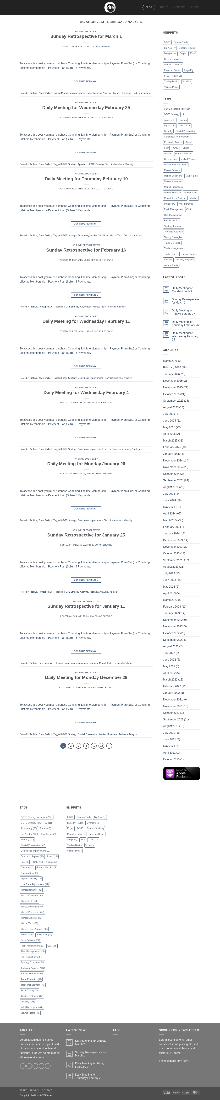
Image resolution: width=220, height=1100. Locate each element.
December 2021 (173, 699)
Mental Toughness (173, 64)
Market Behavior (69, 93)
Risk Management (173, 215)
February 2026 (172, 367)
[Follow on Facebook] (23, 1066)
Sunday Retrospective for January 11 (86, 606)
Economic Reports (173, 142)
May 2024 (169, 507)
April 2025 (169, 433)
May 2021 (169, 746)
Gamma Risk (170, 159)
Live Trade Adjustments (176, 164)
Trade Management (142, 93)
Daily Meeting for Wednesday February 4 (86, 392)
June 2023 (169, 579)
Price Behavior (185, 204)
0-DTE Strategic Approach (74, 164)
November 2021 (173, 706)
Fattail (189, 142)
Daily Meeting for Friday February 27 (183, 312)
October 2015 (171, 759)
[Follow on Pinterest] (48, 1066)
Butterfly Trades (187, 48)
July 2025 (169, 413)
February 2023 (172, 606)
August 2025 (171, 407)
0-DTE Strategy (96, 164)
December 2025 (173, 380)
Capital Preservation (88, 734)
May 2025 (169, 427)
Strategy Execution (173, 226)
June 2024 (169, 500)
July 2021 (169, 732)
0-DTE (167, 42)
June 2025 (169, 420)
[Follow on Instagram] (29, 1066)
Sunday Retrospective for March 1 (86, 36)
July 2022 (169, 653)
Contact (47, 1090)
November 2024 (173, 467)
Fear (166, 148)
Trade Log (177, 76)
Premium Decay (172, 70)
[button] (195, 7)
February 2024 (172, 526)
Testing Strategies (122, 93)
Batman (183, 120)
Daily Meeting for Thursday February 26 (185, 323)
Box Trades (184, 125)
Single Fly (188, 70)
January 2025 (171, 453)
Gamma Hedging (183, 153)
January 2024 (171, 533)
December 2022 (173, 619)
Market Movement (108, 734)
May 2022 (169, 666)
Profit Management (173, 209)
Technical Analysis (102, 93)
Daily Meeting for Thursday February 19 (86, 178)
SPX (166, 76)
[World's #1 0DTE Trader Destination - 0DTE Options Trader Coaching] (110, 7)
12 (101, 745)
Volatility (129, 164)
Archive (79, 31)
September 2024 (173, 480)
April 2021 (169, 752)
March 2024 (170, 520)
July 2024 (169, 493)
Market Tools (85, 93)
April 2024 (169, 513)
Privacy (34, 1090)
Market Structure (172, 192)
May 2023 (169, 586)
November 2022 (173, 626)
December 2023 (173, 540)
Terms (24, 1090)
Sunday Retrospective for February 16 (86, 250)
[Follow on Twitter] (35, 1066)
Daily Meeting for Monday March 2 (182, 290)
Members (179, 7)
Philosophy (169, 204)
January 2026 (171, 374)
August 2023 (171, 566)
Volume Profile (171, 87)
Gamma (84, 592)
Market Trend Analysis (175, 198)
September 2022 (173, 639)
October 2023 (171, 553)
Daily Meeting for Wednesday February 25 (86, 107)
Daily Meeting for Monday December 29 (86, 677)
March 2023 (170, 599)
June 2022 (169, 659)
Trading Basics (171, 81)
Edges (183, 53)
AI (184, 114)
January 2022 (171, 692)
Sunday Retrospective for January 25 (86, 535)
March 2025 (170, 440)
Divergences (170, 53)
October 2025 (171, 394)
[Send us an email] (41, 1066)
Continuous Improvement (90, 378)
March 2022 (170, 679)
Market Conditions (99, 235)
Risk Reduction (171, 220)
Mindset (194, 198)
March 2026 (170, 360)
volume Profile (171, 265)
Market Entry (191, 175)
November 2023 (173, 546)
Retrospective (91, 245)
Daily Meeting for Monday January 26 (86, 463)
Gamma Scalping (172, 59)
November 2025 (173, 387)
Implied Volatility (188, 159)
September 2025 (173, 400)
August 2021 (171, 726)
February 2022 (172, 686)
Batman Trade (181, 42)
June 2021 (169, 739)
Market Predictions (173, 187)
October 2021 (171, 712)
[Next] (109, 746)
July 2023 (169, 573)
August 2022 (171, 646)
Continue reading (86, 81)
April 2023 (169, 593)
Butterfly (168, 131)
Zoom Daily (91, 31)
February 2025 (172, 447)
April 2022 (169, 673)
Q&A (188, 209)
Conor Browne (102, 46)
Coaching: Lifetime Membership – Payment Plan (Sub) (101, 63)
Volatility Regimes (185, 259)
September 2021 (173, 719)
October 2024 (171, 473)
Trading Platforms (189, 254)
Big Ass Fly (170, 48)
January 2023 (171, 613)
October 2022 (171, 633)
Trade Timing (170, 254)
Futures (185, 148)
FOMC (192, 53)
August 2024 (171, 487)
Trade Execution (172, 243)
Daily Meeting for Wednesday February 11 (86, 321)
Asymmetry (83, 235)
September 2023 (173, 560)
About (164, 7)
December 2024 (173, 460)
